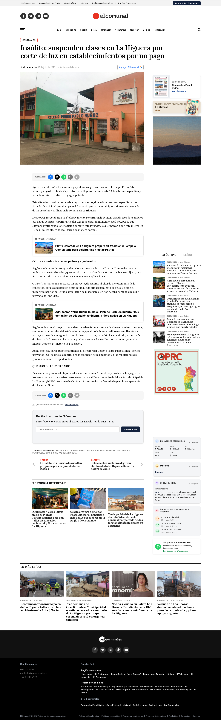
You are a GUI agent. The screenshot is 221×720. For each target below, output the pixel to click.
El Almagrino (87, 674)
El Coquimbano (116, 686)
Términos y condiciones (133, 716)
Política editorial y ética (89, 716)
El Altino (170, 674)
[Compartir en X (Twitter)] (57, 177)
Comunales (71, 30)
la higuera (39, 453)
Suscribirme (130, 429)
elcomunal (28, 67)
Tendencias (120, 30)
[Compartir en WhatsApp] (63, 177)
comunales (63, 450)
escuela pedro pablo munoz (115, 450)
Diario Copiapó (134, 674)
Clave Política (70, 3)
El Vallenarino (182, 674)
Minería (83, 30)
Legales (161, 30)
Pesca (94, 30)
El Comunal (86, 686)
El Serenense (100, 686)
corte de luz (78, 450)
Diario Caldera (118, 674)
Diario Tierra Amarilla (153, 674)
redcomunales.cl (28, 669)
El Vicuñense (132, 686)
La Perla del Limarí (105, 689)
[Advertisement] (177, 187)
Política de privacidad (110, 716)
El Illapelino (168, 689)
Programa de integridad (156, 716)
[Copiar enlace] (77, 177)
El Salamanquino (184, 689)
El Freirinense (99, 677)
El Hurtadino (177, 686)
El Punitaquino (123, 689)
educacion (93, 450)
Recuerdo (134, 30)
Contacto (196, 716)
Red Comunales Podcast (103, 3)
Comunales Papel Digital (49, 3)
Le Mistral (84, 3)
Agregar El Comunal (129, 67)
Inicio (58, 30)
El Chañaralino (102, 674)
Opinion (146, 30)
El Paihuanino (146, 686)
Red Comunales (28, 3)
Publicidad (173, 716)
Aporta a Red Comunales (186, 3)
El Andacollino (162, 686)
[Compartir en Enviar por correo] (70, 177)
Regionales (106, 30)
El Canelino (155, 689)
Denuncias (185, 716)
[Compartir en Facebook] (50, 177)
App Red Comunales (127, 3)
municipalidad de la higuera (62, 453)
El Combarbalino (140, 689)
